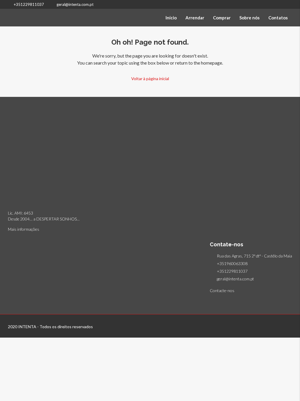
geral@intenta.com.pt (235, 278)
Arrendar (194, 17)
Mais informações (23, 229)
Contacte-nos (222, 290)
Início (171, 17)
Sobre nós (249, 17)
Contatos (278, 17)
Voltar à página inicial (150, 78)
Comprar (222, 17)
